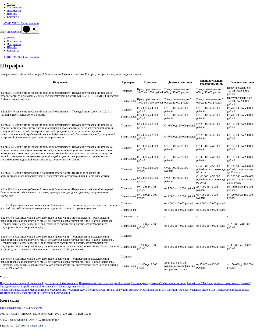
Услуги (11, 4)
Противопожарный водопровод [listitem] (230, 289)
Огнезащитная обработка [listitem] (74, 286)
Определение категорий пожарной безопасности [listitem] (29, 286)
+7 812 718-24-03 (32, 307)
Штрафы (12, 13)
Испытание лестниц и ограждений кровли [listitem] (104, 283)
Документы (14, 10)
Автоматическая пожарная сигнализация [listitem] (153, 289)
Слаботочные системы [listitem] (172, 283)
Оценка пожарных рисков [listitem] (194, 289)
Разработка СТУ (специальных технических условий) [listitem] (219, 283)
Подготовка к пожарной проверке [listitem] (20, 283)
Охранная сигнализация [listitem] (14, 289)
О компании (14, 7)
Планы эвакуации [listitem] (117, 289)
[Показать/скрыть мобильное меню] (30, 29)
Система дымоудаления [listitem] (145, 283)
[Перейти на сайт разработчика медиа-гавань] (31, 325)
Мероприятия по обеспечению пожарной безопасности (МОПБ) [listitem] (68, 289)
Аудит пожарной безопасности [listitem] (59, 283)
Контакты (13, 16)
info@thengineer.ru (10, 307)
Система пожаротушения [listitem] (55, 292)
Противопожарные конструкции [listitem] (19, 292)
